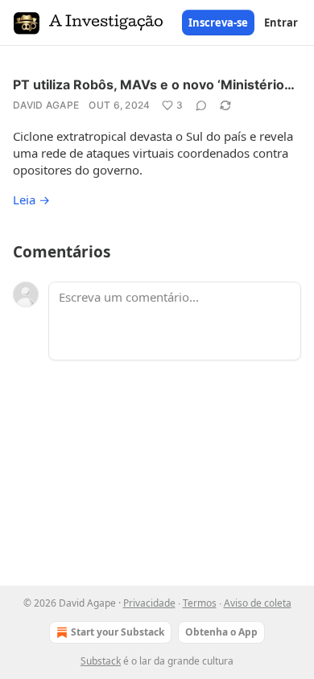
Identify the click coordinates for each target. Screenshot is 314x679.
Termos (200, 603)
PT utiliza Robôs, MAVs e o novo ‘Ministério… (154, 84)
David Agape (46, 105)
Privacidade (149, 603)
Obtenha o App (221, 632)
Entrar (281, 22)
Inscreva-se (218, 22)
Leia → (31, 199)
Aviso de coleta (257, 603)
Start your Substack (117, 632)
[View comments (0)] (201, 105)
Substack (101, 661)
